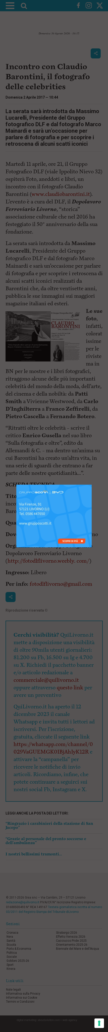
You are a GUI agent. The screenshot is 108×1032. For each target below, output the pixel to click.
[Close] (91, 484)
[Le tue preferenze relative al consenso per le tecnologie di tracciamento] (99, 1023)
